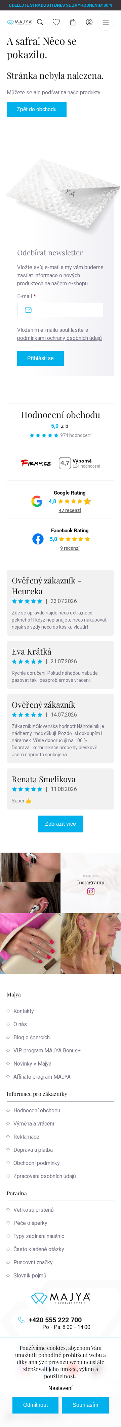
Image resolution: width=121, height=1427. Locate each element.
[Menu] (105, 22)
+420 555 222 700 (55, 1320)
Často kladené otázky (38, 1249)
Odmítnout (35, 1405)
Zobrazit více (60, 824)
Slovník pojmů (29, 1275)
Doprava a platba (33, 1150)
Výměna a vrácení (33, 1123)
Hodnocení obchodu (60, 414)
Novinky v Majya (32, 1063)
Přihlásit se (40, 358)
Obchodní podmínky (36, 1163)
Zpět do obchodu (36, 109)
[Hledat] (40, 22)
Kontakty (23, 1011)
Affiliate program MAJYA (42, 1077)
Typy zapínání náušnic (38, 1236)
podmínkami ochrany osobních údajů (59, 338)
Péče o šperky (30, 1223)
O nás (20, 1024)
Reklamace (26, 1137)
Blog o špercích (31, 1037)
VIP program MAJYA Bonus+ (47, 1050)
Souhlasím (85, 1405)
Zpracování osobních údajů (44, 1176)
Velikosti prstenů (33, 1210)
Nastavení (60, 1388)
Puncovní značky (33, 1262)
